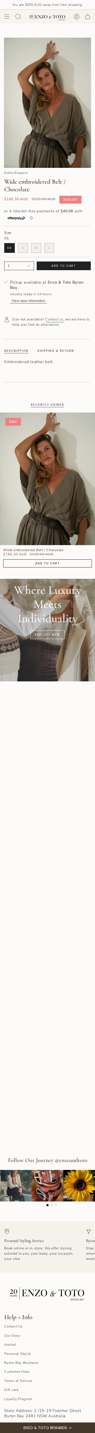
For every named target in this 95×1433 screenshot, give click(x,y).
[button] (47, 1427)
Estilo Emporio (16, 172)
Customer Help (17, 1371)
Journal (10, 1344)
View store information (28, 300)
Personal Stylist (17, 1353)
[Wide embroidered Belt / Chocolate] (47, 479)
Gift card (11, 1389)
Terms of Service (18, 1381)
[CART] (87, 17)
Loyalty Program (18, 1399)
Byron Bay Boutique (21, 1362)
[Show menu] (7, 17)
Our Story (12, 1335)
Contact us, (54, 319)
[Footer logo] (47, 1292)
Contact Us (13, 1326)
